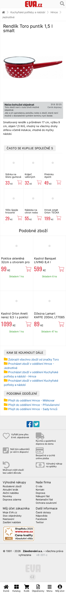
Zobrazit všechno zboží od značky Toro (33, 359)
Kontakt (40, 489)
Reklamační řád (44, 499)
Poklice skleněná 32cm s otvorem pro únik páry (15, 262)
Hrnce (54, 12)
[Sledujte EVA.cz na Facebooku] (30, 424)
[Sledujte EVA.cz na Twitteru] (36, 424)
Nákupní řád (43, 496)
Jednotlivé (8, 17)
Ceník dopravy (54, 107)
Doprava (40, 493)
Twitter (40, 522)
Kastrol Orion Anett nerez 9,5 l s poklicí (14, 315)
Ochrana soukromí (46, 503)
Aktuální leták (10, 489)
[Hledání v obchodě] (62, 3)
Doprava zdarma (12, 499)
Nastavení (8, 519)
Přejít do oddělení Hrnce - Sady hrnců (32, 409)
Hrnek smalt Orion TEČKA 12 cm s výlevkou (51, 213)
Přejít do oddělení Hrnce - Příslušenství (34, 405)
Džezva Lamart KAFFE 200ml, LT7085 (49, 315)
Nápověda (41, 516)
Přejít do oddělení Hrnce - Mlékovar (31, 400)
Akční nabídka (11, 493)
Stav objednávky (12, 516)
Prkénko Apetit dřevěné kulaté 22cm (51, 178)
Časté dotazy (43, 512)
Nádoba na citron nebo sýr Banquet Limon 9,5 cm (32, 213)
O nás (39, 486)
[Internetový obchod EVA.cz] (34, 4)
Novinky (7, 496)
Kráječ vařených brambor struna (30, 178)
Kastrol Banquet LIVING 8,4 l (45, 260)
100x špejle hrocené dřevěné (11, 212)
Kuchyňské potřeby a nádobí (27, 12)
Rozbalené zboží (12, 486)
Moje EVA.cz (10, 512)
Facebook (41, 519)
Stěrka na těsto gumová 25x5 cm (13, 177)
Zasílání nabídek (12, 522)
